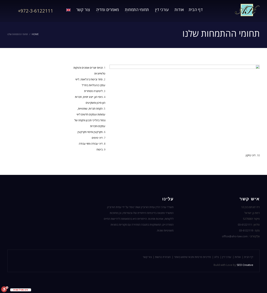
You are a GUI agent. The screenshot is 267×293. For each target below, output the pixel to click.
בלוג (216, 257)
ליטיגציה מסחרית (93, 91)
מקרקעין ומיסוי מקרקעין (90, 132)
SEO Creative (245, 265)
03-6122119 (246, 230)
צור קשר (147, 257)
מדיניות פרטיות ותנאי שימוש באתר (192, 257)
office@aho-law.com (235, 236)
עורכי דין (226, 257)
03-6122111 (245, 224)
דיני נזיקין (251, 155)
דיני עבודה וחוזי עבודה (91, 143)
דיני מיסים (97, 138)
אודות (238, 257)
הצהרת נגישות (163, 257)
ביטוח (100, 149)
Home (35, 34)
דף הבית (248, 257)
